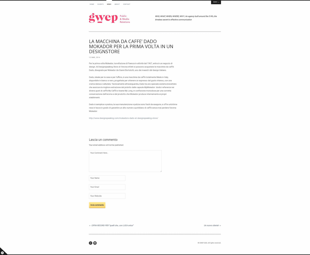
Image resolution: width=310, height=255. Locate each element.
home (92, 4)
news (109, 4)
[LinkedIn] (95, 243)
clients (100, 4)
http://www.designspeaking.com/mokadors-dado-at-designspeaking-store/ (123, 118)
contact (126, 4)
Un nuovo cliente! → (212, 225)
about (117, 4)
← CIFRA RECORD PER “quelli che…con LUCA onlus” (111, 225)
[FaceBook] (91, 243)
